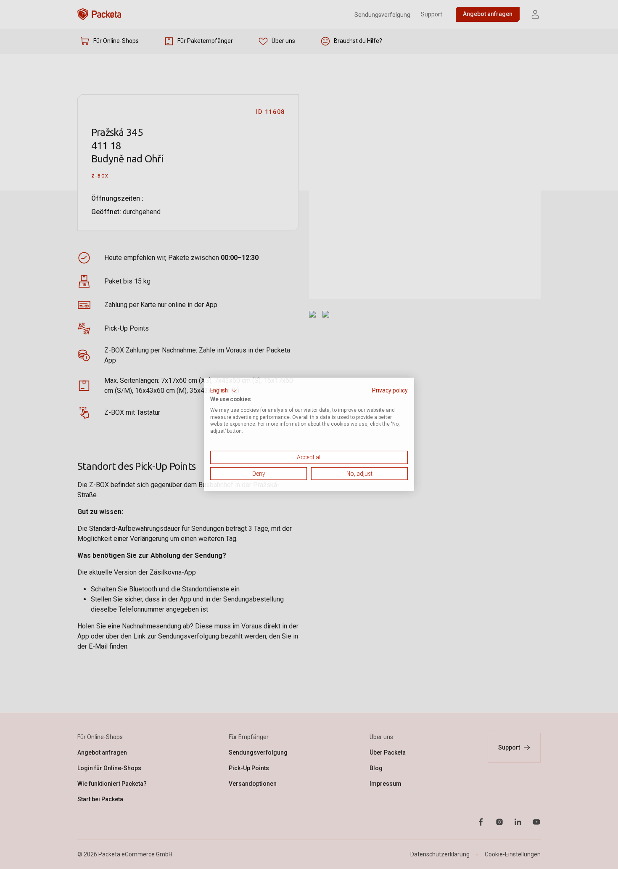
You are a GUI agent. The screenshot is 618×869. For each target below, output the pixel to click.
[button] (223, 391)
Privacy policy (390, 390)
